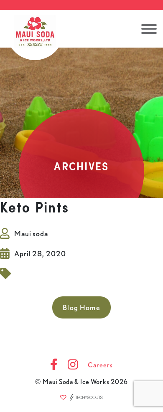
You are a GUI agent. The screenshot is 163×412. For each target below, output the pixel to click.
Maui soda (31, 233)
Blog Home (81, 307)
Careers (100, 365)
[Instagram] (73, 365)
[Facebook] (54, 365)
